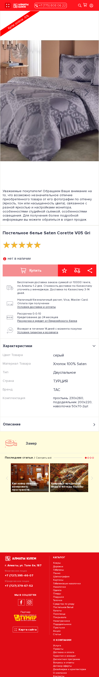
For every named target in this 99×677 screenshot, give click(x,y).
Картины (58, 580)
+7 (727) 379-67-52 (19, 586)
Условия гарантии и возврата (37, 332)
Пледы (57, 593)
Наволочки (59, 586)
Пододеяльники (62, 624)
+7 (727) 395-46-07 (19, 575)
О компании (60, 672)
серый (58, 355)
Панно (56, 573)
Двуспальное (64, 372)
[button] (86, 458)
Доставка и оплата (63, 652)
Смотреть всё (43, 457)
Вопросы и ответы (63, 662)
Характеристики (17, 346)
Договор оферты (62, 665)
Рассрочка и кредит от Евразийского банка (47, 321)
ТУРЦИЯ (60, 381)
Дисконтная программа (66, 659)
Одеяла (57, 590)
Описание (12, 424)
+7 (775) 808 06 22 (52, 5)
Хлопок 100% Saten (70, 363)
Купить (35, 270)
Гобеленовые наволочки (67, 583)
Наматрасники (61, 620)
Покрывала (59, 617)
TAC (56, 389)
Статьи (57, 634)
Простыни (59, 627)
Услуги (57, 645)
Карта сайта (28, 629)
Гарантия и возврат (64, 655)
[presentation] (12, 92)
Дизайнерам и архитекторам (69, 669)
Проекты (58, 649)
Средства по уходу (63, 603)
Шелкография (61, 576)
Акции (57, 630)
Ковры (57, 563)
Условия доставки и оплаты (36, 307)
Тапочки (57, 600)
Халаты (57, 610)
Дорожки (58, 566)
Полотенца (59, 613)
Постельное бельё (63, 607)
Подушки (58, 596)
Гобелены (58, 569)
